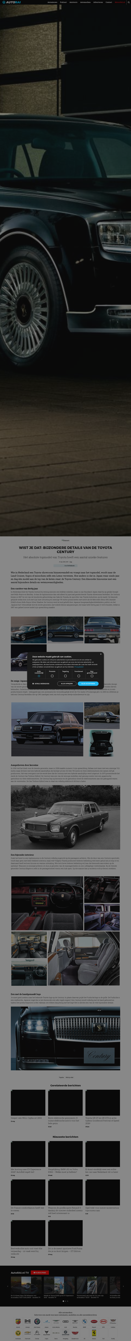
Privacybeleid (79, 667)
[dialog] (65, 670)
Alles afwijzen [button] (67, 683)
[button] (40, 684)
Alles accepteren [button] (88, 683)
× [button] (100, 654)
